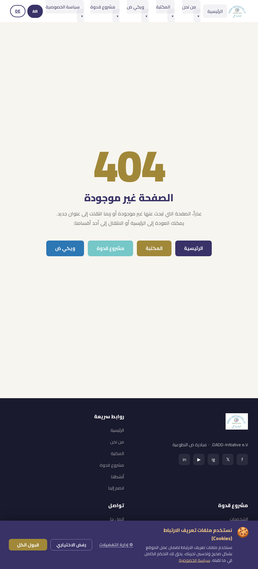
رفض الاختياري (71, 545)
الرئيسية (215, 11)
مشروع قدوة (104, 11)
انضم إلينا (116, 488)
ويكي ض (137, 11)
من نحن (190, 11)
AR (35, 11)
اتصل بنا (117, 519)
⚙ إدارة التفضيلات (116, 544)
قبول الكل (28, 544)
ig (213, 459)
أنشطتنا (117, 477)
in (184, 459)
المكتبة (164, 11)
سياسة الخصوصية (64, 11)
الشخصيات (239, 519)
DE (17, 11)
